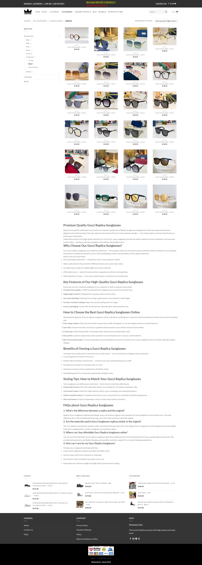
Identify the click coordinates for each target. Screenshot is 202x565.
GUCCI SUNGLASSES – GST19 (106, 84)
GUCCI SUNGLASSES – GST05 (164, 177)
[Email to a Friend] (133, 539)
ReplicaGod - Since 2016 (101, 562)
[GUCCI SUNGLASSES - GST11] (106, 129)
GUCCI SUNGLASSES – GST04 (76, 212)
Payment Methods (83, 530)
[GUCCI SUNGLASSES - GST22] (135, 39)
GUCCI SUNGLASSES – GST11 (106, 142)
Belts (28, 43)
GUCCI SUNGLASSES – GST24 (76, 47)
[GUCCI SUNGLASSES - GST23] (106, 39)
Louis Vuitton (33, 67)
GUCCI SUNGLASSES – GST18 (135, 84)
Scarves (29, 54)
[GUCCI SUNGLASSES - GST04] (77, 196)
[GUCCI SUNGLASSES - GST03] (106, 196)
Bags (27, 40)
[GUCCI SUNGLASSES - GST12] (77, 129)
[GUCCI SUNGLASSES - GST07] (106, 161)
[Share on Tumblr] (139, 539)
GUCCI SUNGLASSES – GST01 (164, 212)
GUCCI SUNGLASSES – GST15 (106, 113)
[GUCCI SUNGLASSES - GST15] (106, 100)
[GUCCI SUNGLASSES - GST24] (77, 35)
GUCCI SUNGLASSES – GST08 (76, 177)
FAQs (26, 534)
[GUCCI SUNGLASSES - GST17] (165, 71)
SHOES (44, 12)
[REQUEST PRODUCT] (83, 12)
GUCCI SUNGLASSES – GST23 (106, 55)
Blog (109, 558)
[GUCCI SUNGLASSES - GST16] (77, 100)
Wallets (28, 72)
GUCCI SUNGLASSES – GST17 (164, 84)
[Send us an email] (173, 4)
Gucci (30, 64)
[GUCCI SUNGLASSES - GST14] (135, 100)
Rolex (28, 50)
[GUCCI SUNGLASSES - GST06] (135, 161)
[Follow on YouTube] (175, 4)
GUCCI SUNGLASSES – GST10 (135, 142)
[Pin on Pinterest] (136, 539)
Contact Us (28, 530)
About (26, 525)
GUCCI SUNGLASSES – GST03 (106, 212)
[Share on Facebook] (130, 539)
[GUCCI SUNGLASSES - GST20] (77, 71)
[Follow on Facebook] (168, 4)
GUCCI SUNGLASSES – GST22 (135, 55)
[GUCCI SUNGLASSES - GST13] (165, 100)
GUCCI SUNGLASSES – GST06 (135, 177)
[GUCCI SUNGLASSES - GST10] (135, 129)
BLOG (95, 12)
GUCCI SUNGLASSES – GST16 (76, 113)
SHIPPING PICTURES (115, 12)
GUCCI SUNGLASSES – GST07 (106, 177)
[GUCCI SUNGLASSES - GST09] (165, 129)
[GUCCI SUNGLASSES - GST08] (77, 161)
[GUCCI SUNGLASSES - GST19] (106, 71)
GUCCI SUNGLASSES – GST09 (164, 142)
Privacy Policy (82, 525)
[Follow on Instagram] (170, 4)
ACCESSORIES (67, 12)
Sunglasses (56, 21)
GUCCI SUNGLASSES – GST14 (135, 113)
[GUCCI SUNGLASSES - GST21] (165, 36)
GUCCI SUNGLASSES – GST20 (76, 84)
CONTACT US (161, 4)
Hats (27, 47)
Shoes (26, 81)
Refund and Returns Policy (87, 539)
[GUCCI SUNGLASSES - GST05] (165, 161)
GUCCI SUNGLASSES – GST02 (135, 212)
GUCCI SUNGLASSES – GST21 (164, 49)
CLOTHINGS (54, 12)
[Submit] (166, 12)
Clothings (28, 77)
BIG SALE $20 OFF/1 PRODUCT (101, 2)
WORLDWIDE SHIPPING (96, 5)
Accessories (40, 21)
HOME (37, 12)
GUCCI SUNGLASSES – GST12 (76, 142)
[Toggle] (59, 35)
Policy (78, 534)
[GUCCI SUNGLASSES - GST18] (135, 71)
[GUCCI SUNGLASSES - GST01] (165, 196)
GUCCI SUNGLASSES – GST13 (164, 113)
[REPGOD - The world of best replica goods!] (28, 12)
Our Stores (101, 558)
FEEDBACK (102, 12)
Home (27, 21)
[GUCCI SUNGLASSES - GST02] (135, 196)
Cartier (31, 60)
